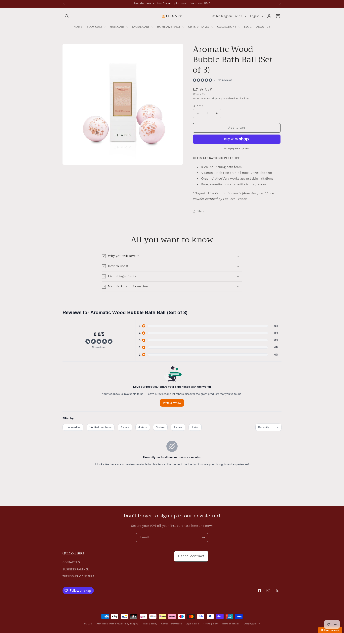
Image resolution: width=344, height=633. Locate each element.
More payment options (237, 148)
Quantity (198, 105)
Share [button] (201, 211)
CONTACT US (71, 562)
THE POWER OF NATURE (78, 576)
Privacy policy (149, 624)
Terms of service (231, 624)
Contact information (171, 624)
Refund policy (210, 624)
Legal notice (192, 624)
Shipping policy (252, 624)
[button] (67, 16)
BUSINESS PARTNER (76, 569)
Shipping (217, 98)
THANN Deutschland (104, 624)
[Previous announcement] (64, 4)
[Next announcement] (280, 4)
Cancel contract (191, 556)
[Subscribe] (203, 537)
